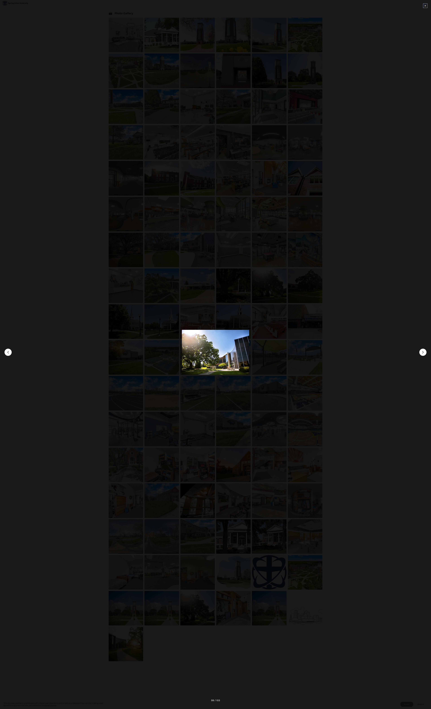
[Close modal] (425, 6)
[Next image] (423, 352)
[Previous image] (8, 352)
